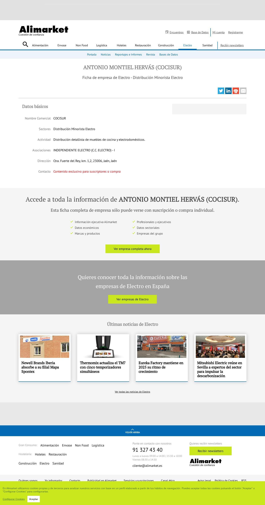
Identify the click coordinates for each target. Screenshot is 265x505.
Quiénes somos (28, 480)
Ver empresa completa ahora (132, 249)
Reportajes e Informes (128, 54)
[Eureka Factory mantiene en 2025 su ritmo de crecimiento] (162, 357)
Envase (62, 45)
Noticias (106, 54)
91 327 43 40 (147, 449)
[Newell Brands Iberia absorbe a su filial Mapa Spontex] (45, 357)
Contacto (74, 480)
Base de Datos (200, 32)
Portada (91, 54)
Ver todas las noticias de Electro (132, 391)
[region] (132, 493)
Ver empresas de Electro (132, 299)
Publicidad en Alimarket (101, 480)
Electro (187, 45)
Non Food (82, 45)
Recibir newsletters (232, 45)
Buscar (25, 44)
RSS (243, 480)
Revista (150, 54)
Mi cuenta (219, 32)
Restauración (143, 45)
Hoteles (121, 45)
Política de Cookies (226, 480)
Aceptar (33, 499)
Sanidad (207, 45)
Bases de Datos (168, 54)
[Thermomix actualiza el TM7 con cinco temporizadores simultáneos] (103, 357)
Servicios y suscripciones (139, 480)
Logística (101, 45)
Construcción (166, 45)
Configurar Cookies (14, 499)
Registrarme (235, 32)
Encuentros (177, 32)
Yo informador (53, 480)
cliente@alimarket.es (147, 466)
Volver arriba (132, 432)
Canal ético (168, 480)
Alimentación (40, 45)
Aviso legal (204, 480)
